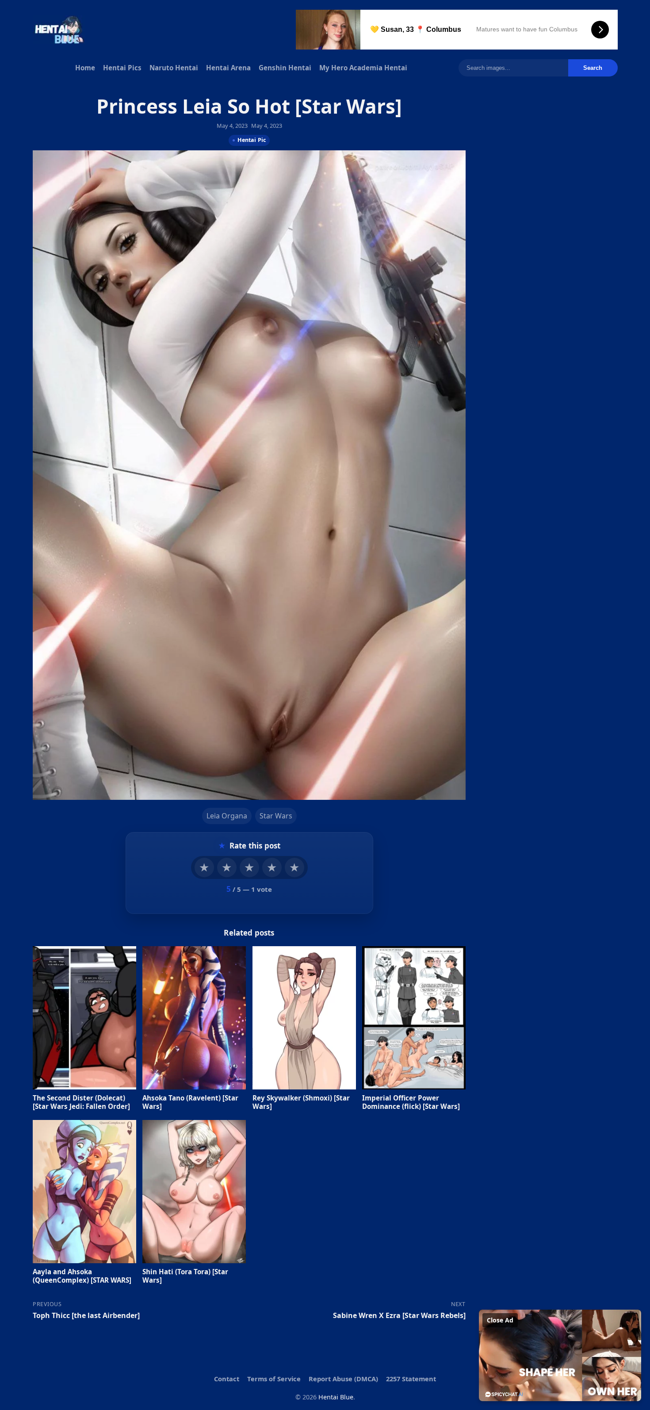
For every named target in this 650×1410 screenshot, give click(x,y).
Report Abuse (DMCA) (343, 1378)
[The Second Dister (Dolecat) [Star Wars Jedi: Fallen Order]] (84, 1017)
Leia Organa (226, 816)
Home (85, 67)
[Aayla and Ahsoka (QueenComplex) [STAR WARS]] (84, 1191)
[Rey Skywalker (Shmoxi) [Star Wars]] (304, 1017)
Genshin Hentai (285, 67)
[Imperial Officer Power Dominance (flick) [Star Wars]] (414, 1017)
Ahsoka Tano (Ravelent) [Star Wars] (190, 1101)
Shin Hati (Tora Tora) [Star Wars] (185, 1275)
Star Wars (275, 816)
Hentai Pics (122, 67)
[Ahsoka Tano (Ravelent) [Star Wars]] (194, 1017)
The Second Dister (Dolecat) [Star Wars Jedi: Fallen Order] (81, 1101)
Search (592, 68)
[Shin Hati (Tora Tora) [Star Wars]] (194, 1191)
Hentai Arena (228, 67)
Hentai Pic (251, 139)
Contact (226, 1378)
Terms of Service (274, 1378)
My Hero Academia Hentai (363, 67)
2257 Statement (411, 1378)
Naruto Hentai (173, 67)
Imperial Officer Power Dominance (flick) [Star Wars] (411, 1101)
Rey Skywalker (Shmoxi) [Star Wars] (300, 1101)
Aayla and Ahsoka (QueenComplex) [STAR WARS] (82, 1275)
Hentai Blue (335, 1397)
